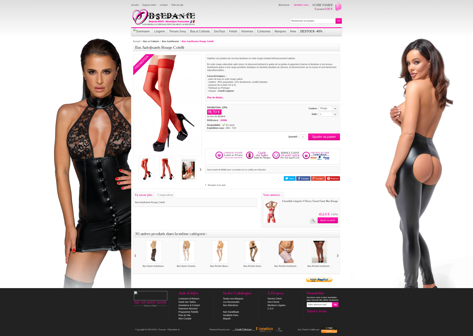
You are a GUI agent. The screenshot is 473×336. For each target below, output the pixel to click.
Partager (305, 178)
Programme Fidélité (188, 312)
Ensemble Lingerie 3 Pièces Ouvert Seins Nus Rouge (310, 201)
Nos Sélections (230, 305)
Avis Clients (273, 302)
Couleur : (313, 108)
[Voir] (313, 220)
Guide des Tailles (187, 302)
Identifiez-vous (301, 5)
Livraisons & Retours (188, 298)
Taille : (315, 114)
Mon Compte (184, 318)
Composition (165, 195)
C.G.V (270, 308)
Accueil (136, 41)
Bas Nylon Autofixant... (154, 266)
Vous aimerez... (272, 195)
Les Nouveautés (231, 302)
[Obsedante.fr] (164, 16)
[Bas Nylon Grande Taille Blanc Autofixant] (187, 252)
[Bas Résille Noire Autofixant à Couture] (253, 252)
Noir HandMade (231, 312)
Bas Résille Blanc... (220, 266)
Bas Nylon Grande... (187, 266)
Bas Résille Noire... (253, 266)
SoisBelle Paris (230, 315)
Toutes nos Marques (233, 298)
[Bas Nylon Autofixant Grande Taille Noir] (154, 252)
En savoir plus (143, 195)
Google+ (319, 178)
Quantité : (293, 136)
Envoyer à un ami (216, 185)
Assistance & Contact (189, 305)
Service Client (275, 298)
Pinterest (334, 178)
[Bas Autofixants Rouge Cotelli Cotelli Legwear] (146, 169)
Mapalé (227, 318)
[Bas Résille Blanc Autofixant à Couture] (220, 252)
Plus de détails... (215, 97)
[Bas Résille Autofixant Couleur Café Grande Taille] (319, 252)
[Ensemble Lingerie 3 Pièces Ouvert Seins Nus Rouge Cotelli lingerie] (271, 211)
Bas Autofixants (170, 41)
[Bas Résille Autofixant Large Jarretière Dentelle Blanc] (286, 252)
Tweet (291, 178)
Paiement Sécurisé (188, 308)
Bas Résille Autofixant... (286, 266)
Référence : (213, 120)
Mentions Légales (276, 305)
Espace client (149, 5)
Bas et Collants (151, 41)
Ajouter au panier (327, 220)
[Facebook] (309, 316)
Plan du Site (184, 315)
